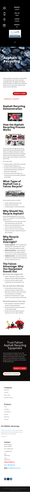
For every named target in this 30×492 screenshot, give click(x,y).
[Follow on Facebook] (5, 479)
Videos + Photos (7, 395)
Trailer (5, 406)
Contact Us (6, 392)
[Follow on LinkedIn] (11, 479)
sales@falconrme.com (14, 468)
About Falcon (6, 390)
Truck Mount (6, 409)
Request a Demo (20, 94)
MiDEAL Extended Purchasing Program (11, 430)
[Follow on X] (8, 479)
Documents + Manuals (8, 397)
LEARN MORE (3, 436)
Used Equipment (7, 411)
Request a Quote (11, 99)
